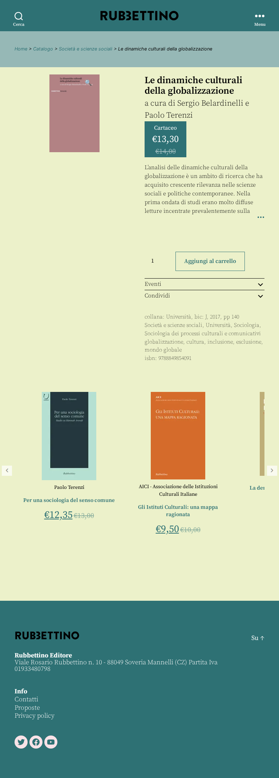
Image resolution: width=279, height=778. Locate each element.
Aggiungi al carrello (210, 261)
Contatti (26, 699)
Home (21, 49)
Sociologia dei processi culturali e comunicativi (203, 333)
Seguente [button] (272, 471)
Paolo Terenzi (169, 115)
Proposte (27, 708)
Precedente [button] (7, 471)
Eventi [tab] (153, 284)
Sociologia (246, 325)
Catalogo (43, 49)
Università (178, 316)
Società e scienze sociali (85, 49)
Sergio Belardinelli (210, 103)
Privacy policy (34, 716)
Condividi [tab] (157, 295)
